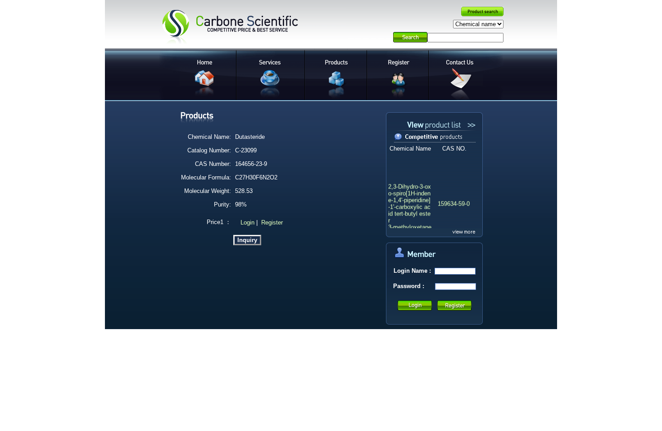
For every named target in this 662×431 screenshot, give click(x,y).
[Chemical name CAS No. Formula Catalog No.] (478, 24)
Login (246, 222)
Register (272, 222)
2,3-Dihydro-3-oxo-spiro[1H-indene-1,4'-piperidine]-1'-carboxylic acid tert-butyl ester (409, 202)
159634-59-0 (454, 202)
